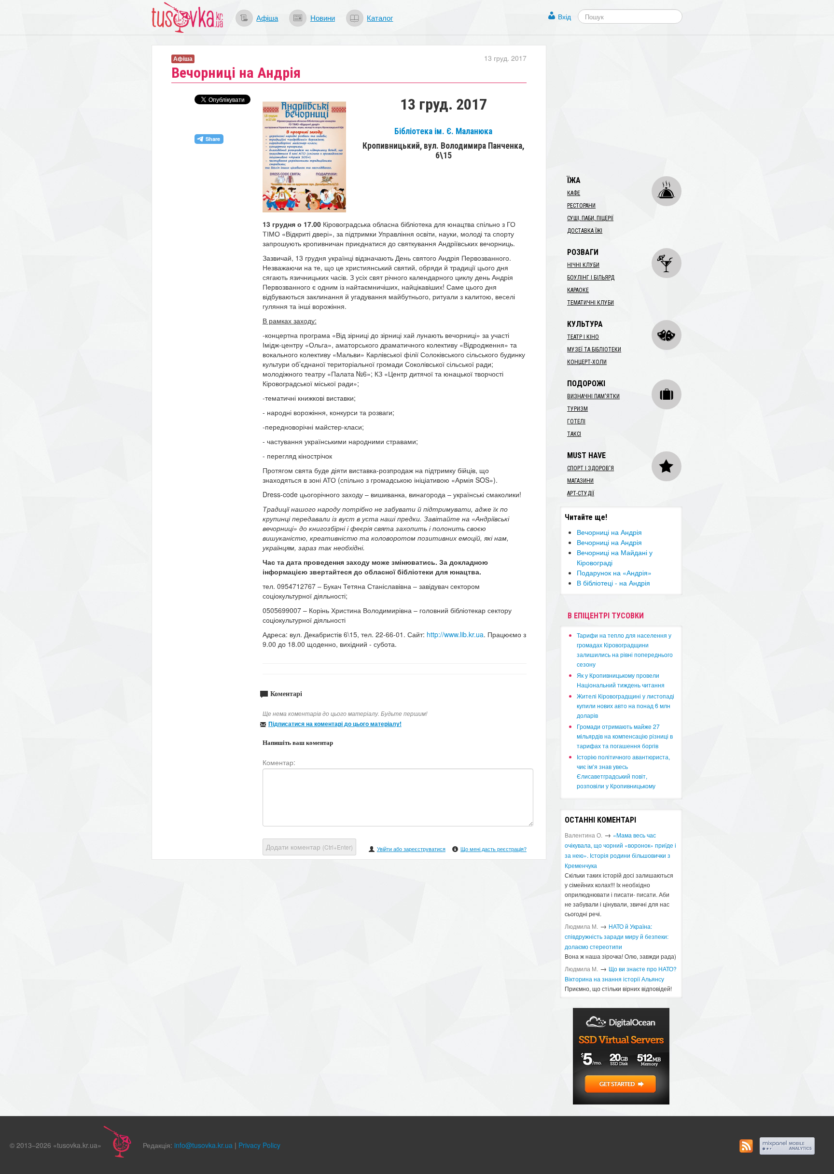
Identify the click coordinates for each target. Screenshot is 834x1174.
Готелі (576, 421)
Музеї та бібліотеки (594, 349)
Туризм (577, 408)
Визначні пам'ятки (593, 396)
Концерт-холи (587, 362)
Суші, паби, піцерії (590, 218)
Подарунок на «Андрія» (614, 572)
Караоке (578, 290)
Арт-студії (580, 493)
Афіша (267, 17)
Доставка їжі (584, 230)
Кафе (573, 193)
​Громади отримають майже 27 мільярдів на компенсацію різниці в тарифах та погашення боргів (625, 736)
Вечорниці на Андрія (609, 532)
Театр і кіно (583, 337)
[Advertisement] (632, 105)
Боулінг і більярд (590, 277)
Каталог (380, 17)
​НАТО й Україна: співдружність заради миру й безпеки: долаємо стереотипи (616, 936)
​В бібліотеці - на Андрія (613, 582)
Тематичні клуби (590, 302)
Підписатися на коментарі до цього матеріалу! (335, 723)
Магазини (580, 480)
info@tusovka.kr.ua (203, 1145)
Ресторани (581, 205)
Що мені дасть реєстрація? (493, 849)
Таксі (574, 434)
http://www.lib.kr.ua (455, 634)
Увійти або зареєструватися (411, 849)
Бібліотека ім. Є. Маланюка (443, 131)
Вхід (564, 16)
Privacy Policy (259, 1145)
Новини (322, 17)
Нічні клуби (583, 265)
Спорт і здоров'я (590, 468)
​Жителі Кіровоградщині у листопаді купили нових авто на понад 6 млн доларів (625, 705)
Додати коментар (309, 847)
